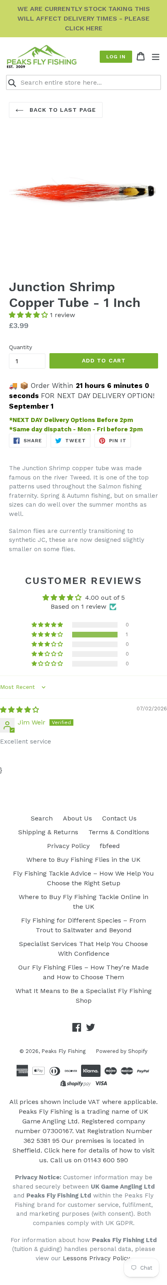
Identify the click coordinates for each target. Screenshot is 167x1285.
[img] (19, 710)
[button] (29, 315)
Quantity (20, 347)
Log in (116, 57)
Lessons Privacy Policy (96, 1258)
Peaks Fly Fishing (63, 1051)
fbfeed (110, 846)
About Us (77, 818)
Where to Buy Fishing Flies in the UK (83, 859)
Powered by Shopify (122, 1051)
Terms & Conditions (118, 832)
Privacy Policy (68, 846)
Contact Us (119, 818)
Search (42, 818)
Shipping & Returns (48, 832)
